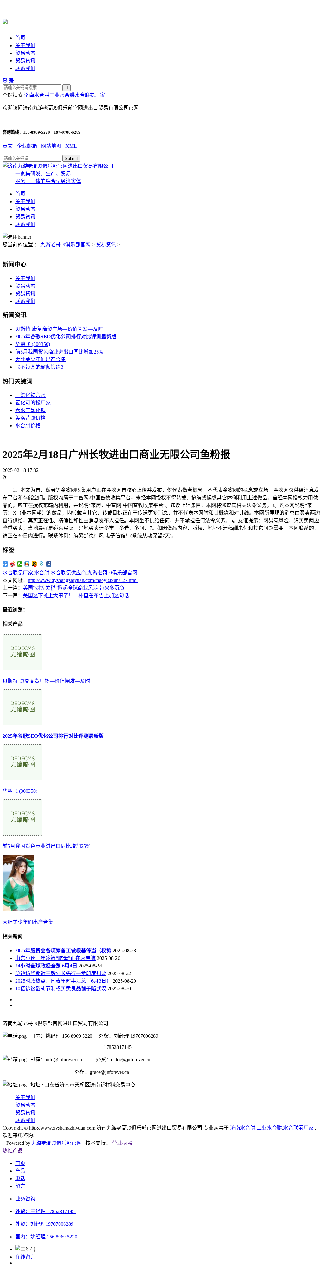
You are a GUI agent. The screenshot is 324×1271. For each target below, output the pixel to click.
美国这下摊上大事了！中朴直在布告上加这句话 (76, 595)
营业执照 (122, 1143)
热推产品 (13, 1150)
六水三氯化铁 (30, 410)
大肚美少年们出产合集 (40, 359)
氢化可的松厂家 (33, 402)
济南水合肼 (36, 95)
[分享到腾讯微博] (41, 564)
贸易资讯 (25, 60)
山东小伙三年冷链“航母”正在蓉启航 (55, 958)
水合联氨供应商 (68, 572)
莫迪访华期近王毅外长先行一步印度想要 (60, 973)
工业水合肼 (62, 95)
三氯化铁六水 (30, 395)
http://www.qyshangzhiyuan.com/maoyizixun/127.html (83, 580)
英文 (8, 146)
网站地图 (52, 146)
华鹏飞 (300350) (32, 344)
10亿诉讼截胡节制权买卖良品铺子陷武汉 (60, 988)
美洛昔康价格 (30, 418)
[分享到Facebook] (49, 564)
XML (71, 146)
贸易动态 (25, 53)
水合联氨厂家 (90, 95)
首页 (20, 38)
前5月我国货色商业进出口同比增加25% (59, 351)
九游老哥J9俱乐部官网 (65, 244)
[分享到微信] (19, 564)
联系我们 (25, 68)
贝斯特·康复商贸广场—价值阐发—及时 (59, 329)
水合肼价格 (27, 425)
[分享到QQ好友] (27, 564)
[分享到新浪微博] (12, 564)
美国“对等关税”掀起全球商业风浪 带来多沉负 (74, 588)
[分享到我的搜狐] (34, 564)
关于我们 (25, 45)
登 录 (8, 81)
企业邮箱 (27, 146)
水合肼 (41, 572)
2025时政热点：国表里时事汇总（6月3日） (63, 981)
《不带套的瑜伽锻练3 (39, 367)
